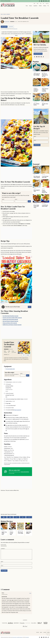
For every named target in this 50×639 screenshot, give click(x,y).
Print (28, 355)
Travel (40, 3)
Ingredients (35, 5)
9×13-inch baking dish (10, 368)
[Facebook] (44, 1)
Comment (3, 548)
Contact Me (47, 3)
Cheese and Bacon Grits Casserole (10, 323)
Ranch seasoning (17, 409)
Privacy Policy (14, 637)
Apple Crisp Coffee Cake (4, 533)
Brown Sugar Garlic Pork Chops (36, 206)
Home (27, 5)
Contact (44, 632)
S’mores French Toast (11, 533)
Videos (37, 3)
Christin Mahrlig (7, 21)
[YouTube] (42, 1)
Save (29, 201)
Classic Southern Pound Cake (44, 191)
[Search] (48, 6)
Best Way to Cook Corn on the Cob (45, 75)
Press (43, 3)
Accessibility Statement (19, 637)
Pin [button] (24, 355)
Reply (30, 593)
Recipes (30, 5)
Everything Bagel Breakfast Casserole (10, 315)
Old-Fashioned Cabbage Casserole (45, 90)
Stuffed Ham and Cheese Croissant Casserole (12, 324)
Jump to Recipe (4, 26)
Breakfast (8, 14)
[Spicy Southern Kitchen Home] (8, 4)
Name (3, 199)
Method (40, 5)
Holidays (44, 5)
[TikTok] (48, 1)
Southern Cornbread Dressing (36, 90)
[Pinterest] (46, 1)
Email (16, 199)
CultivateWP (27, 637)
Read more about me (38, 53)
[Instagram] (39, 1)
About (34, 3)
